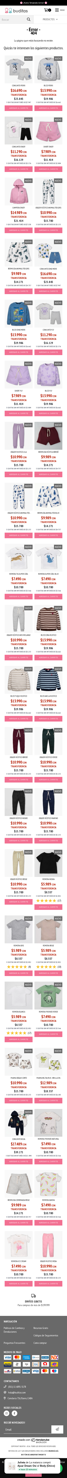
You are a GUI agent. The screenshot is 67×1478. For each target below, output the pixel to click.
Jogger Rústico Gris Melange (19, 635)
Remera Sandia (48, 1200)
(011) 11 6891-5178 (17, 1386)
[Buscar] (29, 19)
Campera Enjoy (18, 207)
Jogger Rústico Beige (18, 879)
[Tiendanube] (33, 1442)
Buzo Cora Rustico (48, 635)
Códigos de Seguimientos (46, 1335)
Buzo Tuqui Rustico (18, 696)
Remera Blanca (18, 1011)
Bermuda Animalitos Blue (48, 513)
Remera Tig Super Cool (18, 574)
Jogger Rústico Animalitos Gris (48, 207)
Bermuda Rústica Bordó (48, 452)
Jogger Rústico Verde (48, 757)
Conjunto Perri (18, 85)
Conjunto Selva (18, 1139)
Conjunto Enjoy (18, 146)
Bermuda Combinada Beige (19, 1200)
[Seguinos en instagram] (6, 1413)
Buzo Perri (48, 85)
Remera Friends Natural (48, 1139)
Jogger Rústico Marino (48, 818)
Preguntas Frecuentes (14, 1343)
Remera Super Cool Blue (48, 574)
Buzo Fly (48, 390)
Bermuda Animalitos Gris (18, 268)
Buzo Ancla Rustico (48, 696)
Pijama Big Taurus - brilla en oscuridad (48, 1078)
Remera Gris (19, 945)
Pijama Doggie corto (19, 1078)
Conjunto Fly (48, 330)
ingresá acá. (53, 1451)
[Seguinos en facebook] (14, 1413)
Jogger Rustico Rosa (48, 1261)
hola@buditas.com (17, 1392)
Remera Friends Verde (48, 1011)
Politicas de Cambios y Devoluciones (14, 1329)
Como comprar (40, 1343)
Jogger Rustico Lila (19, 452)
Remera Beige (48, 945)
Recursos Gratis (41, 1328)
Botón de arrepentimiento (33, 1454)
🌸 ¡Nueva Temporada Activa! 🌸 (33, 2)
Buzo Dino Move (18, 330)
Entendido (33, 1473)
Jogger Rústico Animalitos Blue (19, 513)
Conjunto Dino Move (48, 269)
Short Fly (19, 390)
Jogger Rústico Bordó (19, 757)
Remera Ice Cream (18, 1261)
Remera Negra (48, 879)
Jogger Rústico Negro (19, 818)
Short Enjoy (48, 146)
